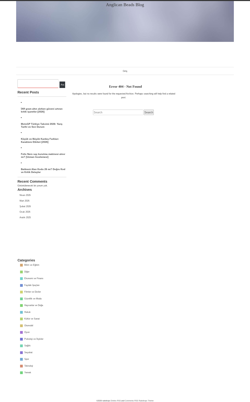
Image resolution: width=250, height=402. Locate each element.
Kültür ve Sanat (32, 319)
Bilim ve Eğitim (31, 265)
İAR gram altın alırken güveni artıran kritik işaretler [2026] (42, 110)
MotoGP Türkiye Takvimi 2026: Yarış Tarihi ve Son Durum (41, 125)
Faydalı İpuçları (32, 285)
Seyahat (28, 352)
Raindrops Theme (146, 401)
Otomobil (28, 325)
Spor (26, 359)
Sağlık (27, 345)
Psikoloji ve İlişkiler (33, 339)
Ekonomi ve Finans (33, 278)
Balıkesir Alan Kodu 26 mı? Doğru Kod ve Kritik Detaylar (43, 170)
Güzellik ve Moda (32, 298)
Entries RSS (116, 401)
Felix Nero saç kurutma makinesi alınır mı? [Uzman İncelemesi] (43, 155)
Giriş (125, 71)
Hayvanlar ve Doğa (33, 305)
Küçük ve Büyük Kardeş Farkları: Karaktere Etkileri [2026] (40, 140)
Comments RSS (131, 401)
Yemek (27, 372)
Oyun (27, 332)
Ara (62, 84)
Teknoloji (28, 366)
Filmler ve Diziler (32, 292)
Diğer (26, 271)
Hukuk (27, 312)
